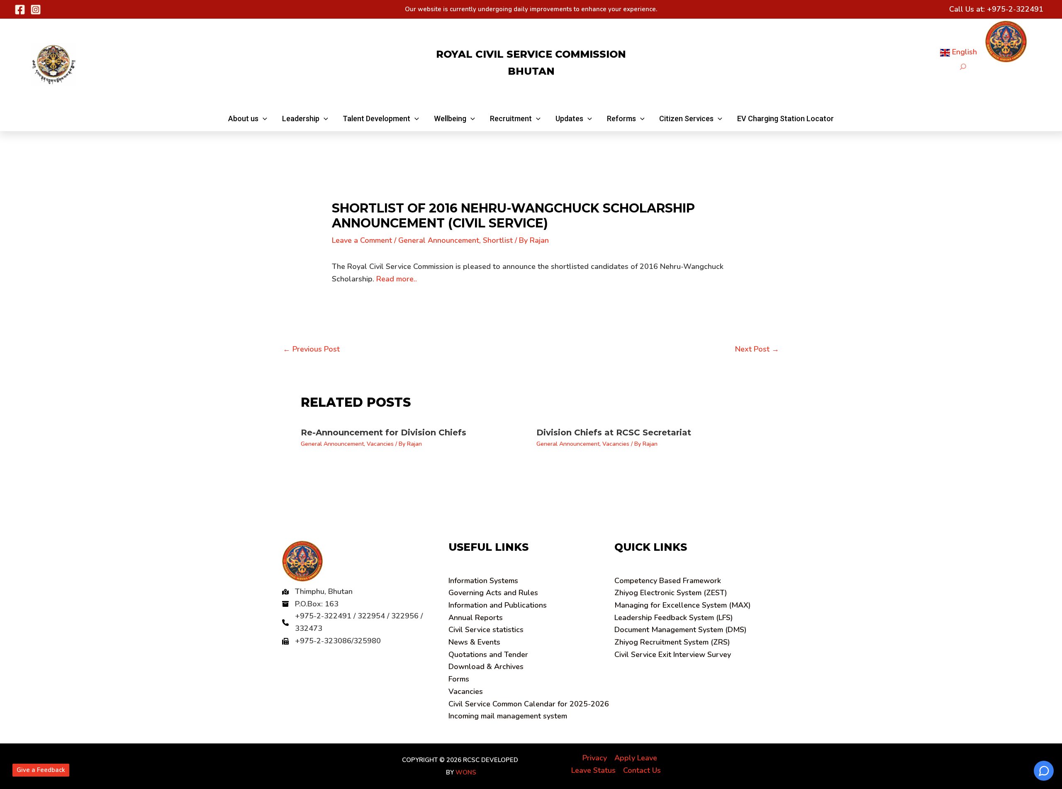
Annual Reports (475, 618)
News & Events (474, 642)
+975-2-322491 (1015, 9)
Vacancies (380, 444)
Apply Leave (635, 758)
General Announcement (438, 240)
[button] (248, 118)
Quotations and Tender (488, 655)
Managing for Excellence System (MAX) (682, 605)
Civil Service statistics (486, 630)
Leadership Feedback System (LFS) (673, 618)
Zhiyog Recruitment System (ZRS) (672, 642)
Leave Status (593, 770)
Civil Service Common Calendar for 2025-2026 (528, 704)
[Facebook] (20, 9)
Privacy (594, 758)
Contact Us (642, 770)
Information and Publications (497, 605)
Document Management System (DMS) (680, 630)
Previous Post (311, 349)
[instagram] (35, 9)
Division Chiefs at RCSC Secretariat (613, 432)
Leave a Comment (362, 240)
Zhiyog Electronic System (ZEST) (670, 593)
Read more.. (396, 279)
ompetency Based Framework (667, 581)
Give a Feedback (41, 770)
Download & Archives (486, 667)
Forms (458, 679)
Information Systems (483, 581)
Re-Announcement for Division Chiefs (383, 432)
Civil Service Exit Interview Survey (672, 655)
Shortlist (498, 240)
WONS (465, 772)
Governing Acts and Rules (493, 593)
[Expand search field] (963, 66)
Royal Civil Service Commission (531, 54)
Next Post (757, 349)
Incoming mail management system (507, 716)
